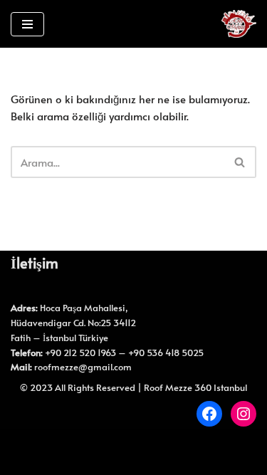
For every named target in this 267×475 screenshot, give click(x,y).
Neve (102, 443)
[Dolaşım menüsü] (27, 24)
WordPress (151, 443)
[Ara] (240, 162)
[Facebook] (209, 414)
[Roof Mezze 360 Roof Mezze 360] (238, 24)
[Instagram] (243, 414)
